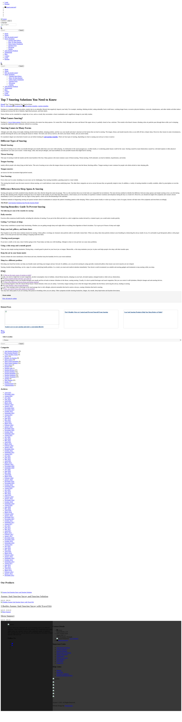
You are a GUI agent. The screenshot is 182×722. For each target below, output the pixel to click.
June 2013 (8, 565)
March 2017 (8, 532)
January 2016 (9, 556)
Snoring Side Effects (14, 40)
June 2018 (8, 507)
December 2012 (9, 575)
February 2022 (9, 445)
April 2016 (8, 551)
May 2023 (8, 420)
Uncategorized (18, 106)
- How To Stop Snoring (15, 78)
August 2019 (8, 488)
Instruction (59, 672)
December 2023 (9, 408)
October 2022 (9, 432)
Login (6, 2)
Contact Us (59, 663)
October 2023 (9, 411)
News (6, 356)
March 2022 (8, 444)
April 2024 (8, 401)
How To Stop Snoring (15, 42)
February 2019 (9, 497)
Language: (4, 22)
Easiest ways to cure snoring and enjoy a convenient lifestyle (24, 327)
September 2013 (9, 562)
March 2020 (8, 476)
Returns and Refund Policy (64, 675)
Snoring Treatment (10, 377)
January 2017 (9, 536)
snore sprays (8, 365)
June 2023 (8, 418)
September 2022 (9, 433)
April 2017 (8, 531)
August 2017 (8, 524)
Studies (10, 49)
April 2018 (8, 510)
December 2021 (9, 449)
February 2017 (9, 534)
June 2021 (8, 457)
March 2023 (8, 423)
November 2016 (9, 539)
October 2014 (9, 560)
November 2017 (9, 519)
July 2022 (7, 437)
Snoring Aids (8, 368)
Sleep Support (7, 616)
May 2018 (8, 509)
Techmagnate (69, 706)
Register (7, 4)
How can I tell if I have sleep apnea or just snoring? (19, 289)
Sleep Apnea (8, 360)
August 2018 (8, 505)
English (6, 24)
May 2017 (8, 529)
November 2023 (9, 410)
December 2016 (9, 538)
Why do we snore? (62, 658)
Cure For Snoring (61, 649)
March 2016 (8, 553)
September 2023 (9, 413)
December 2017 (9, 517)
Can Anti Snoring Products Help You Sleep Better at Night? (143, 312)
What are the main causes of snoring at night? (17, 275)
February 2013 (9, 572)
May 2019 (8, 493)
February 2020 (9, 478)
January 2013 (9, 573)
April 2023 (8, 421)
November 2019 (9, 483)
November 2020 (9, 466)
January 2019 (9, 498)
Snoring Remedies (10, 373)
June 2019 (8, 491)
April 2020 (8, 474)
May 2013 (8, 567)
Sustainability (60, 659)
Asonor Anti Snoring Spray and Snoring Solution (24, 596)
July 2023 (7, 416)
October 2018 (9, 502)
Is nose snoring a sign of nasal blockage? (16, 285)
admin (11, 106)
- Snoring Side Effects (15, 76)
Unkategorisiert (9, 385)
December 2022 (9, 428)
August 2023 (8, 415)
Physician (11, 47)
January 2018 (9, 515)
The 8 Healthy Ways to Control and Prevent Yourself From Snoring (86, 312)
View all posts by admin (9, 298)
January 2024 (9, 406)
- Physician (11, 83)
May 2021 (8, 459)
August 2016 (8, 544)
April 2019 (8, 495)
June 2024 (8, 399)
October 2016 (9, 541)
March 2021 (8, 462)
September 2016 (9, 543)
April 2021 (8, 461)
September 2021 (9, 452)
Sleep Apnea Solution (11, 363)
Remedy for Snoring (11, 358)
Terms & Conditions (62, 674)
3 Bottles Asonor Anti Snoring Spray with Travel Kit (26, 606)
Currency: (4, 21)
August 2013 (8, 563)
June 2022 (8, 439)
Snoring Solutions (10, 375)
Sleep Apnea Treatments (15, 44)
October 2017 (9, 521)
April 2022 (8, 442)
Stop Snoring (8, 380)
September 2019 (9, 486)
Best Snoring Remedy (11, 353)
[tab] (91, 275)
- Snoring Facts (12, 81)
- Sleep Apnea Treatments (16, 79)
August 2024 (8, 396)
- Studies (11, 85)
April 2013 (8, 568)
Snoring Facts (12, 45)
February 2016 (9, 555)
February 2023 (9, 425)
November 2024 (9, 394)
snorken (7, 378)
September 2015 (9, 558)
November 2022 (9, 430)
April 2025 (8, 392)
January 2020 (9, 480)
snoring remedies (43, 106)
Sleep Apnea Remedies (11, 361)
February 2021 (9, 464)
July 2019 (7, 490)
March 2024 (8, 403)
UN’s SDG (59, 661)
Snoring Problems (61, 651)
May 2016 (8, 550)
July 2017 (7, 526)
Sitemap (58, 670)
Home (2, 104)
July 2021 (7, 456)
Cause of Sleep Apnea (11, 354)
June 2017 (8, 527)
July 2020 (7, 469)
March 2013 (8, 570)
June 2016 (8, 548)
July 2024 (7, 398)
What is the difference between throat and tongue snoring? (21, 282)
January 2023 (9, 427)
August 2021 (8, 454)
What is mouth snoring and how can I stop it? (17, 278)
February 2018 (9, 514)
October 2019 (9, 485)
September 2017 (9, 522)
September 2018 (9, 503)
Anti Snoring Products (11, 351)
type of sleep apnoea (14, 122)
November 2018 (9, 500)
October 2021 (9, 451)
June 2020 (8, 471)
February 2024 (9, 404)
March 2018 (8, 512)
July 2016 (7, 546)
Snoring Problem (10, 371)
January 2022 (9, 447)
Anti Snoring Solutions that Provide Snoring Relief (23, 203)
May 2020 (8, 473)
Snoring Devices (10, 370)
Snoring (7, 366)
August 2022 (8, 435)
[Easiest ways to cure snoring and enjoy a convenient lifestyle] (32, 324)
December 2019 (9, 481)
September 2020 (9, 468)
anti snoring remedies (31, 106)
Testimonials (60, 656)
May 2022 (8, 440)
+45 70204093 (73, 638)
